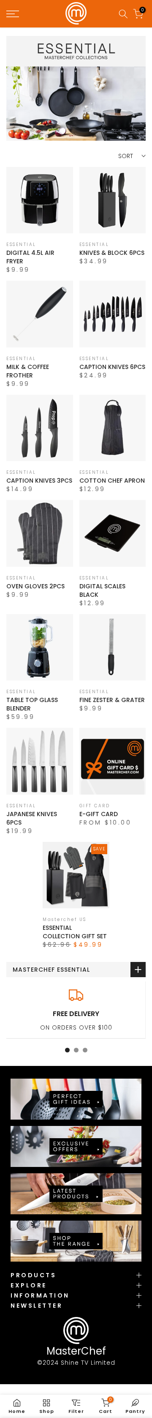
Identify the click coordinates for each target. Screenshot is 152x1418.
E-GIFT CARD (98, 814)
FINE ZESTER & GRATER (112, 700)
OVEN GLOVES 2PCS (35, 586)
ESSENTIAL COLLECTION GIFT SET (75, 931)
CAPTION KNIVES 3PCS (39, 480)
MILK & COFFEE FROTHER (27, 371)
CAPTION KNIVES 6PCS (112, 367)
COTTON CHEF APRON (112, 480)
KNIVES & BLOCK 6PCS (111, 253)
